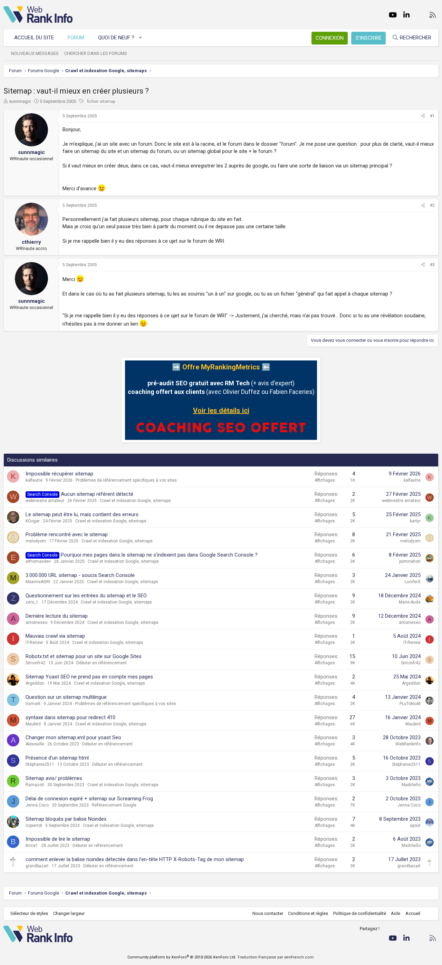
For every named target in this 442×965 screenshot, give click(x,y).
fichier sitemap (101, 101)
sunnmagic (20, 101)
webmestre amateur (45, 500)
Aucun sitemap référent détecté (97, 494)
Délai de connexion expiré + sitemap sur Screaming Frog (89, 798)
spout (415, 825)
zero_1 (32, 602)
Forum (76, 38)
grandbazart (37, 865)
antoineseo (36, 622)
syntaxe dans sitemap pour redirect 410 (70, 717)
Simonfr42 (35, 662)
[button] (140, 37)
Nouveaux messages (35, 53)
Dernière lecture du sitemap (57, 616)
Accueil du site (34, 38)
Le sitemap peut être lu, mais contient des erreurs (82, 514)
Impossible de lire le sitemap (58, 839)
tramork (33, 703)
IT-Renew (34, 642)
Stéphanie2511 (40, 764)
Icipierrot (34, 825)
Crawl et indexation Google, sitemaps (135, 500)
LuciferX (413, 581)
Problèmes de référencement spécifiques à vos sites (126, 480)
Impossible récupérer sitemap (59, 474)
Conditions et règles (308, 913)
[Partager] (423, 116)
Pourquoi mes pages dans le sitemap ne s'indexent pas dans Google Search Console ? (159, 555)
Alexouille (35, 744)
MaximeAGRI (38, 581)
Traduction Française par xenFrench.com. (276, 957)
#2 (432, 205)
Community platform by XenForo (181, 957)
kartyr (415, 521)
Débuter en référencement (101, 662)
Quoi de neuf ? (116, 38)
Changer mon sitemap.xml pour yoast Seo (73, 737)
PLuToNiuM (410, 703)
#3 (432, 264)
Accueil (412, 913)
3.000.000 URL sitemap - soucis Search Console (80, 575)
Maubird (33, 724)
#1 (432, 116)
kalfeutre (34, 480)
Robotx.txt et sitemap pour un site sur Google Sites (84, 656)
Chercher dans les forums (95, 53)
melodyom (36, 541)
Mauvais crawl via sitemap (55, 636)
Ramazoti (35, 784)
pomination (410, 561)
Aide (395, 913)
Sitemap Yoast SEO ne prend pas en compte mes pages (89, 677)
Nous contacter (267, 913)
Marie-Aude (410, 602)
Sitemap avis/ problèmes (54, 778)
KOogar (33, 521)
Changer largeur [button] (69, 913)
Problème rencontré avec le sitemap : (68, 534)
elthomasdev (38, 561)
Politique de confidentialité (359, 913)
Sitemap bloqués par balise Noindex (66, 819)
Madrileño (411, 784)
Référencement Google (114, 805)
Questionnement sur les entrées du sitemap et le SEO (86, 595)
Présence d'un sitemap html (57, 758)
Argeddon (35, 683)
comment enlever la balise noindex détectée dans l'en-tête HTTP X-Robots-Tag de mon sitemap (135, 859)
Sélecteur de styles (29, 913)
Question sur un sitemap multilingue (66, 697)
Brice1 (32, 845)
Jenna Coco (37, 805)
